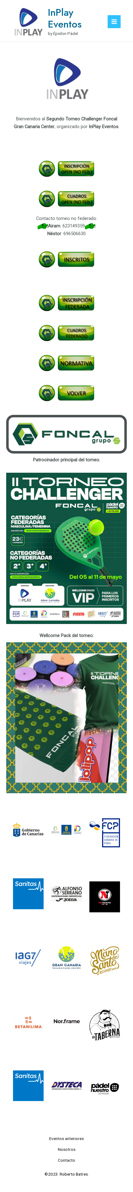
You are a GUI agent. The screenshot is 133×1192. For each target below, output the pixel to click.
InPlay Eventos (65, 18)
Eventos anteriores (66, 1138)
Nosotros (66, 1149)
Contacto (66, 1160)
